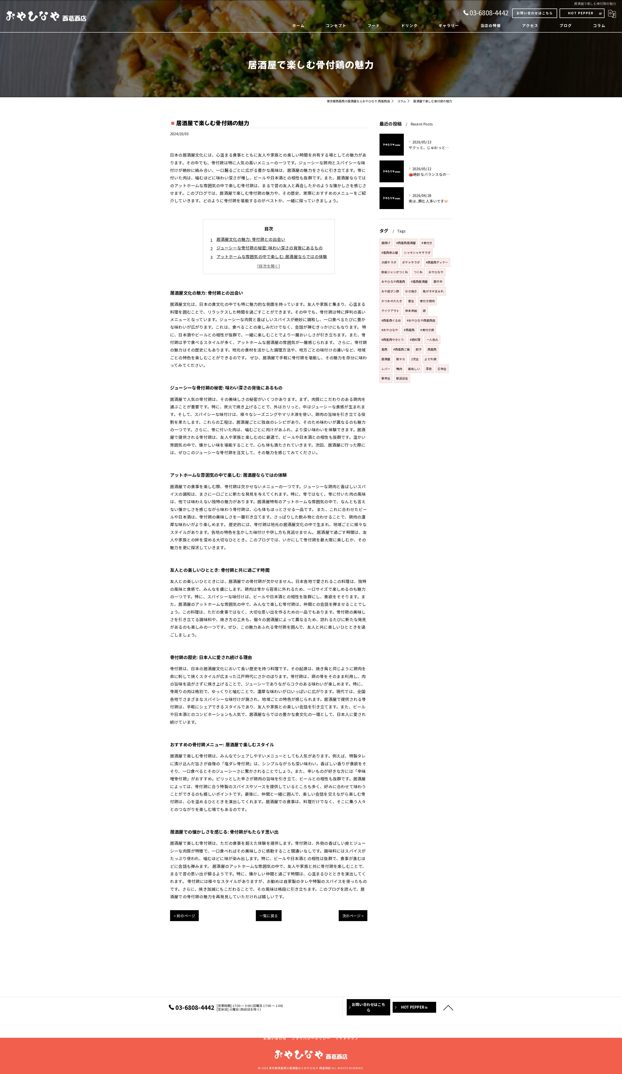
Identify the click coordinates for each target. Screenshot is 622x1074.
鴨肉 (399, 369)
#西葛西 (409, 330)
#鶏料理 (415, 339)
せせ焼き (411, 291)
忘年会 (442, 369)
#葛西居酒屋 (419, 281)
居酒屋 (385, 359)
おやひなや (436, 272)
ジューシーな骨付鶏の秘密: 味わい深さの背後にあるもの (269, 248)
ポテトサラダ (411, 262)
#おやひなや (389, 330)
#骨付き (427, 243)
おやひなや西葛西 (393, 281)
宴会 (411, 301)
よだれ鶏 (430, 359)
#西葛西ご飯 (401, 349)
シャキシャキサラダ (417, 252)
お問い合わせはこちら (535, 13)
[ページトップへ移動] (448, 1007)
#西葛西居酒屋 (406, 243)
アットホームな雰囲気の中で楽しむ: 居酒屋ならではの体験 (271, 256)
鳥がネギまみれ (433, 291)
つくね (418, 272)
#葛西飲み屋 (389, 252)
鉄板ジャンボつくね (394, 272)
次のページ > (353, 915)
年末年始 (411, 310)
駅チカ (400, 359)
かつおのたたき (391, 301)
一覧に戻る (268, 915)
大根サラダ (388, 262)
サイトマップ (347, 1038)
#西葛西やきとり (392, 339)
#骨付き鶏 (427, 330)
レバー (385, 369)
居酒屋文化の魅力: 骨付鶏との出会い (250, 239)
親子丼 (437, 281)
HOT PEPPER (581, 13)
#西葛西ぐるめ (391, 320)
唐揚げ (385, 243)
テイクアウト (390, 310)
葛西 (384, 349)
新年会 (385, 378)
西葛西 (432, 349)
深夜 (429, 369)
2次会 (415, 359)
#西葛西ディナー (437, 262)
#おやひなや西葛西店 (421, 320)
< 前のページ (184, 915)
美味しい (414, 369)
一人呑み (432, 339)
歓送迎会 (402, 378)
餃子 (419, 349)
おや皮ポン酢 (390, 291)
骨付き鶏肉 (427, 301)
